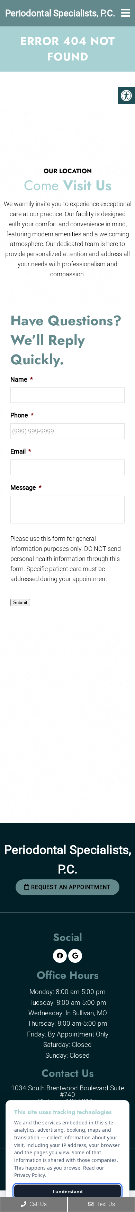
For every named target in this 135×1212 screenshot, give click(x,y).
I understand (68, 1191)
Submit (20, 602)
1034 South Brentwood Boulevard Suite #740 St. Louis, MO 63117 (67, 1095)
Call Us (37, 1204)
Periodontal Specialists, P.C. (60, 13)
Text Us (105, 1204)
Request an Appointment (70, 887)
